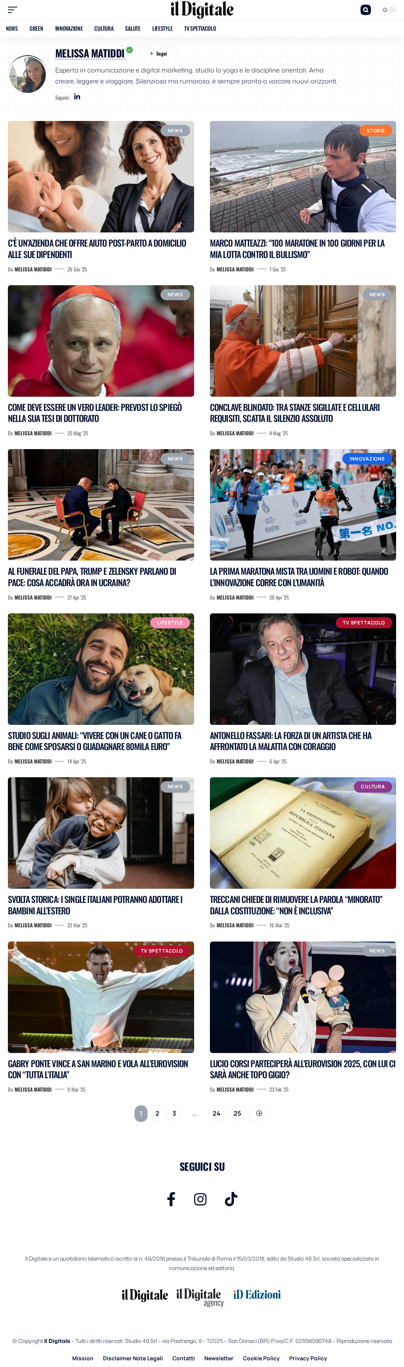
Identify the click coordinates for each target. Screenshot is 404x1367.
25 (237, 1113)
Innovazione (367, 458)
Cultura (373, 786)
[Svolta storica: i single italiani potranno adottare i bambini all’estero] (101, 833)
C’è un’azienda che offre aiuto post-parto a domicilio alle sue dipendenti (97, 248)
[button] (14, 10)
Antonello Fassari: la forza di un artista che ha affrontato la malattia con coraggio (290, 741)
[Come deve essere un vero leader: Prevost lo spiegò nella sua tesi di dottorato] (101, 341)
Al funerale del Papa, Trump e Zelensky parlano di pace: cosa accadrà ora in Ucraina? (92, 577)
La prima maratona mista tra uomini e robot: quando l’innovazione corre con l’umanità (299, 577)
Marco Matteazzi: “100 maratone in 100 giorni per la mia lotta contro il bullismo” (297, 248)
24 (217, 1113)
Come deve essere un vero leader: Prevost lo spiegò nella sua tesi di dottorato (94, 413)
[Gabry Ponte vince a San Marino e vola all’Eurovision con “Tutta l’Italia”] (101, 997)
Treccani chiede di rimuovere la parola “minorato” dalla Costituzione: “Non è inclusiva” (296, 905)
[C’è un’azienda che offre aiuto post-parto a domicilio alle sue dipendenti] (101, 176)
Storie (376, 130)
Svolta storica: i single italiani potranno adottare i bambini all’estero (95, 905)
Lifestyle (170, 622)
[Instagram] (200, 1199)
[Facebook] (171, 1199)
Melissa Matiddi (33, 269)
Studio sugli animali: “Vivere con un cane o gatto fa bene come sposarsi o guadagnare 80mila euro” (94, 741)
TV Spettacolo (364, 622)
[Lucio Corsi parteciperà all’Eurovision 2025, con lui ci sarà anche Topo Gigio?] (303, 997)
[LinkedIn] (77, 97)
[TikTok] (231, 1199)
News (175, 130)
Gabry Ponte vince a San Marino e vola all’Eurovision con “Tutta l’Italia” (98, 1069)
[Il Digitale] (202, 10)
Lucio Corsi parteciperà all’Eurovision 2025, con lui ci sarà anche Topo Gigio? (303, 1069)
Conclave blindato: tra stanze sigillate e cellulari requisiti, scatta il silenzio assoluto (295, 413)
